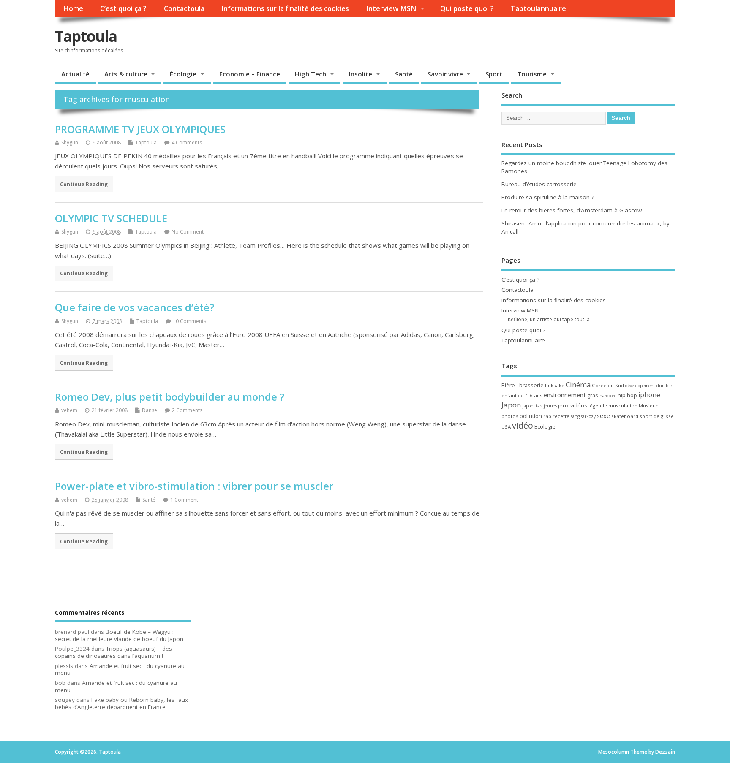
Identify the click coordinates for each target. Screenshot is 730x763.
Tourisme (532, 74)
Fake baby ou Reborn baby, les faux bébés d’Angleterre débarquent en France (121, 703)
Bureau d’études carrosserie (539, 184)
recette (561, 416)
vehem (69, 410)
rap (547, 416)
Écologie (183, 74)
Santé (404, 74)
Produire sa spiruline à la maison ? (547, 197)
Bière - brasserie (522, 385)
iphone (649, 394)
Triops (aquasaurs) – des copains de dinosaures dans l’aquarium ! (113, 652)
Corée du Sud (608, 385)
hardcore (607, 396)
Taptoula (86, 36)
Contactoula (184, 8)
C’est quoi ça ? (123, 8)
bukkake (554, 385)
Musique (649, 405)
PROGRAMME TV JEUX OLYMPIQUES (140, 129)
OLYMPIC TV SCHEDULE (111, 218)
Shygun (69, 142)
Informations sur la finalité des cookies (285, 8)
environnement (565, 395)
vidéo (522, 425)
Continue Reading (84, 184)
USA (506, 427)
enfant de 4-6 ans (521, 395)
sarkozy (588, 416)
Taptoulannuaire (538, 8)
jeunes (550, 406)
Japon (511, 405)
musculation (622, 405)
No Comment (188, 231)
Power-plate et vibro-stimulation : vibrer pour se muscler (194, 486)
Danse (149, 410)
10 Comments (189, 321)
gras (592, 395)
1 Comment (184, 499)
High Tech (310, 74)
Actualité (75, 74)
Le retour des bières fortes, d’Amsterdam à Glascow (571, 210)
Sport (493, 74)
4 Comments (187, 142)
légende (597, 405)
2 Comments (187, 410)
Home (73, 8)
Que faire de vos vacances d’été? (134, 307)
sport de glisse (657, 416)
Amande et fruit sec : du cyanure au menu (120, 669)
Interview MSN (391, 8)
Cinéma (578, 384)
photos (509, 416)
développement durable (648, 385)
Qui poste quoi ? (467, 8)
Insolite (360, 74)
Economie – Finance (249, 74)
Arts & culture (125, 74)
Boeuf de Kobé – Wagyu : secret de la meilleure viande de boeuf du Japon (119, 635)
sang (575, 416)
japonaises (532, 406)
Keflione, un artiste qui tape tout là (549, 319)
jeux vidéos (572, 405)
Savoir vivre (445, 74)
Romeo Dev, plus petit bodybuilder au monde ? (169, 397)
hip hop (627, 395)
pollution (531, 416)
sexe (603, 415)
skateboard (624, 416)
